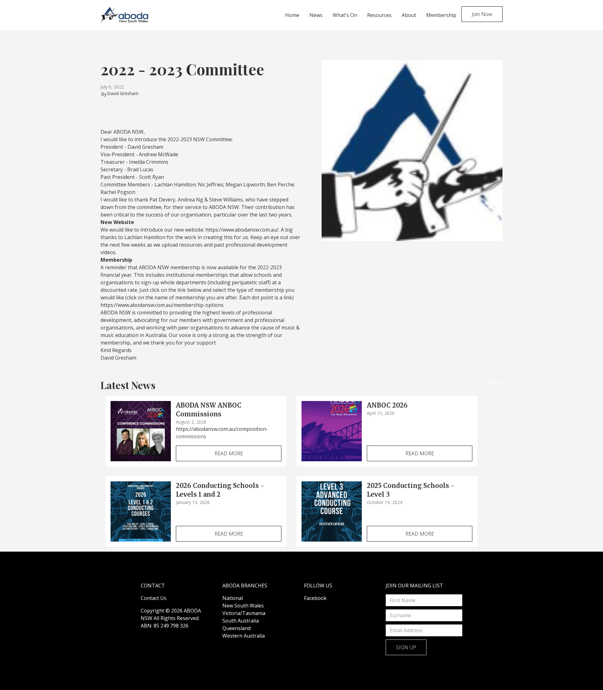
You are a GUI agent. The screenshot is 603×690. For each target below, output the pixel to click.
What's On (345, 15)
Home (292, 15)
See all (495, 382)
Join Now (482, 14)
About (409, 15)
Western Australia (243, 635)
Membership (441, 15)
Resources (379, 15)
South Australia (240, 620)
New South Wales (243, 605)
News (316, 15)
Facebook (315, 598)
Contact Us (153, 598)
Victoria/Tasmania (243, 613)
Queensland (236, 628)
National (232, 598)
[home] (124, 15)
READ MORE (229, 453)
